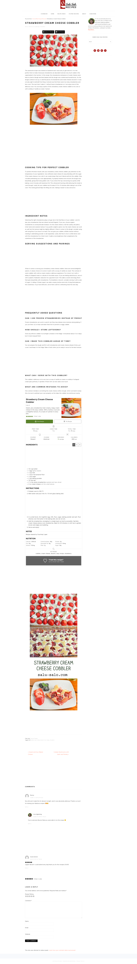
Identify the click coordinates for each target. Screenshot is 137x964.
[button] (26, 416)
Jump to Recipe (49, 32)
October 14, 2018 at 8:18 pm (36, 797)
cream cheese (37, 740)
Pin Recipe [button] (69, 421)
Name (27, 921)
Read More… (91, 29)
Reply (27, 807)
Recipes (36, 738)
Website (27, 934)
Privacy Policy (80, 961)
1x (73, 444)
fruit (45, 740)
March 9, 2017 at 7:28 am (36, 859)
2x (76, 444)
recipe (48, 740)
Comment (28, 900)
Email (26, 927)
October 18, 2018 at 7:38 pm (39, 816)
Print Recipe (60, 32)
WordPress (72, 961)
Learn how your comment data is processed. (62, 950)
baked (32, 740)
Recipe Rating (29, 894)
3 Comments (42, 26)
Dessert (32, 738)
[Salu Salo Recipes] (68, 9)
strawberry (52, 740)
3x (79, 444)
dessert (42, 740)
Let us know (52, 561)
